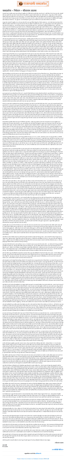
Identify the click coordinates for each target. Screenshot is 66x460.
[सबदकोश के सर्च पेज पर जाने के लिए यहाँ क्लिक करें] (33, 4)
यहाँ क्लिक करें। (38, 453)
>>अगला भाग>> (57, 449)
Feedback (36, 458)
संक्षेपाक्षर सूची (46, 458)
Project (19, 458)
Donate (41, 458)
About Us (24, 458)
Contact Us (30, 458)
